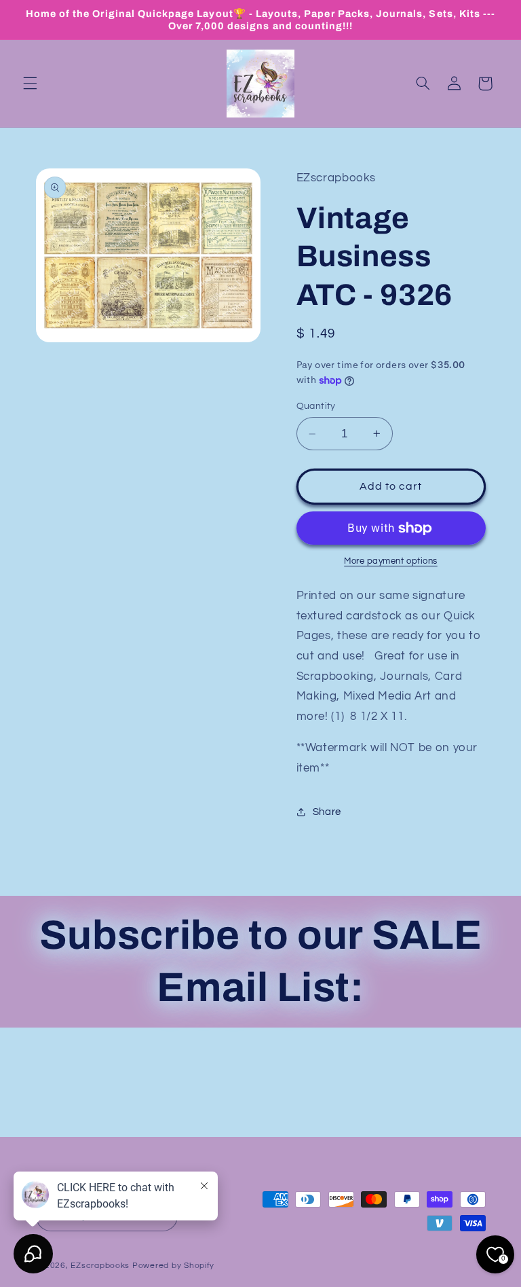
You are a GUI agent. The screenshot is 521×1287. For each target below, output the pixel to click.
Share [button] (327, 812)
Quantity (316, 406)
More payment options (391, 561)
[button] (29, 83)
